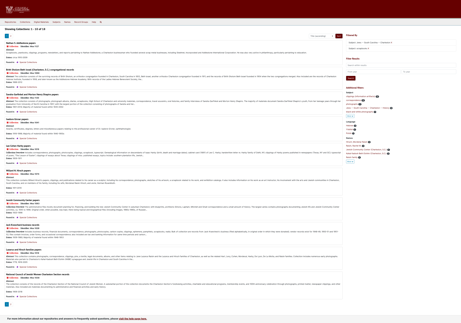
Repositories (10, 22)
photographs (352, 104)
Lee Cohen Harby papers (18, 145)
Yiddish (349, 129)
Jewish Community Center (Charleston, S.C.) (366, 149)
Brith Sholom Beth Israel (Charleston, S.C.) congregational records (40, 69)
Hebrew (350, 125)
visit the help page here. (133, 318)
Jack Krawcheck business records (22, 224)
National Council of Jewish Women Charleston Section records (37, 274)
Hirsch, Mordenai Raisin (357, 142)
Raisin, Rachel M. (354, 146)
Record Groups (81, 22)
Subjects (56, 22)
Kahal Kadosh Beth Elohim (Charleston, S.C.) (366, 153)
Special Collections (28, 62)
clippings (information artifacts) (361, 96)
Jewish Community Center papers (22, 200)
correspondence (353, 100)
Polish (349, 133)
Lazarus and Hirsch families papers (23, 249)
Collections (25, 22)
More (349, 116)
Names (67, 22)
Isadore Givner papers (17, 119)
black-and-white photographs (360, 112)
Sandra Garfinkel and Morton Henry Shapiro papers (32, 94)
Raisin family (352, 157)
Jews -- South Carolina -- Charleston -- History (368, 108)
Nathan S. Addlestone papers (21, 43)
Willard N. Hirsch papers (18, 170)
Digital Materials (41, 22)
